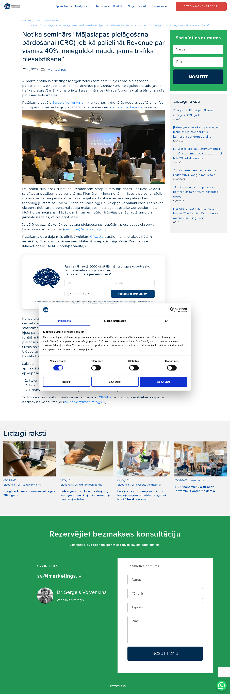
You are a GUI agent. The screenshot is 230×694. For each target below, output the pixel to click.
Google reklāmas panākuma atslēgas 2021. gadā (193, 113)
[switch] (96, 367)
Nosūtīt (198, 76)
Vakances (158, 6)
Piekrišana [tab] (64, 320)
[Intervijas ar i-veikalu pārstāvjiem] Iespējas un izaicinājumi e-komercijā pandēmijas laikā (197, 132)
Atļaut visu (163, 381)
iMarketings (56, 70)
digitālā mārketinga (126, 107)
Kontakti (143, 6)
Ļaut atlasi (115, 381)
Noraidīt (66, 381)
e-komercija (197, 480)
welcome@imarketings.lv (84, 229)
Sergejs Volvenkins (67, 102)
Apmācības (61, 6)
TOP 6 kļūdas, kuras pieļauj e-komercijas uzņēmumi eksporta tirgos (195, 192)
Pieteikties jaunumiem (132, 293)
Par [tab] (165, 320)
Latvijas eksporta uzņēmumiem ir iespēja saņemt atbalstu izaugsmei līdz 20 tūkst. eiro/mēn (197, 153)
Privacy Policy (118, 686)
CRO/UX (96, 237)
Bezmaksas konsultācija (201, 6)
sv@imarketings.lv (59, 576)
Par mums (101, 6)
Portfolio (118, 6)
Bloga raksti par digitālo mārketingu (81, 484)
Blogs (131, 6)
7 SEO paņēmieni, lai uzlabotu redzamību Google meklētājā (194, 173)
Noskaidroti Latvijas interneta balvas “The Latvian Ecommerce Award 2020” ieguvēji (196, 213)
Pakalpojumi (82, 6)
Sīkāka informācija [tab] (115, 320)
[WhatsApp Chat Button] (222, 686)
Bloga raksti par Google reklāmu (22, 484)
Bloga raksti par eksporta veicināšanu (139, 484)
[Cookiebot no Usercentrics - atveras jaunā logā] (172, 309)
